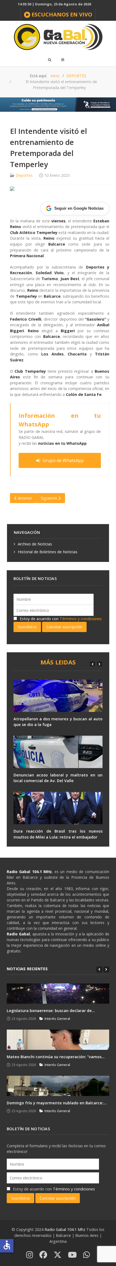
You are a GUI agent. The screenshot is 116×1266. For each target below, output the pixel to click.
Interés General (57, 1018)
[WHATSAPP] (86, 1255)
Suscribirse (27, 626)
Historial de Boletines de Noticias (47, 551)
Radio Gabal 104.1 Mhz (65, 1229)
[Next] (100, 664)
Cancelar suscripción (64, 626)
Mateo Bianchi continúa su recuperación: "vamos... (56, 1056)
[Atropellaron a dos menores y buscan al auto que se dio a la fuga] (58, 696)
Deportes (24, 175)
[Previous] (92, 664)
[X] (57, 1255)
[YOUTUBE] (72, 1255)
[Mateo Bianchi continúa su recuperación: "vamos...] (58, 1040)
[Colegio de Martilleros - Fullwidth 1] (58, 104)
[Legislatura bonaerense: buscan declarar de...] (58, 993)
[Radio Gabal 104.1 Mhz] (58, 36)
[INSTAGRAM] (29, 1255)
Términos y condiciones (81, 618)
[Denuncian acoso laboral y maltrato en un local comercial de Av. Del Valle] (58, 752)
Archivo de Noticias (35, 544)
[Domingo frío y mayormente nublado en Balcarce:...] (58, 1086)
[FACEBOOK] (43, 1255)
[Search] (49, 59)
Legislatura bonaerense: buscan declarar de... (51, 1010)
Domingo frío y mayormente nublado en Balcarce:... (57, 1102)
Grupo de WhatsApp (63, 460)
